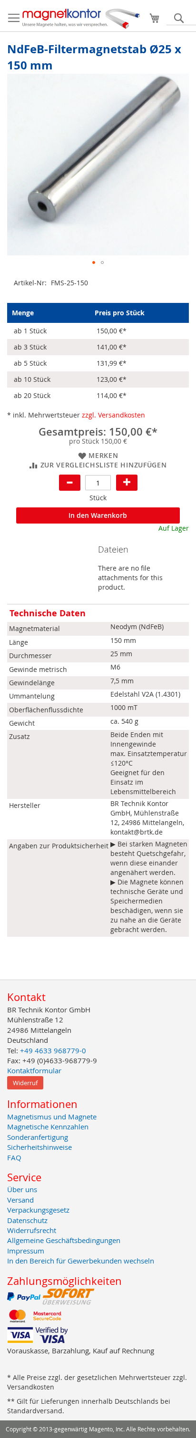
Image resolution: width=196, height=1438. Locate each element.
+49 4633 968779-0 (53, 1050)
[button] (93, 262)
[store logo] (81, 18)
